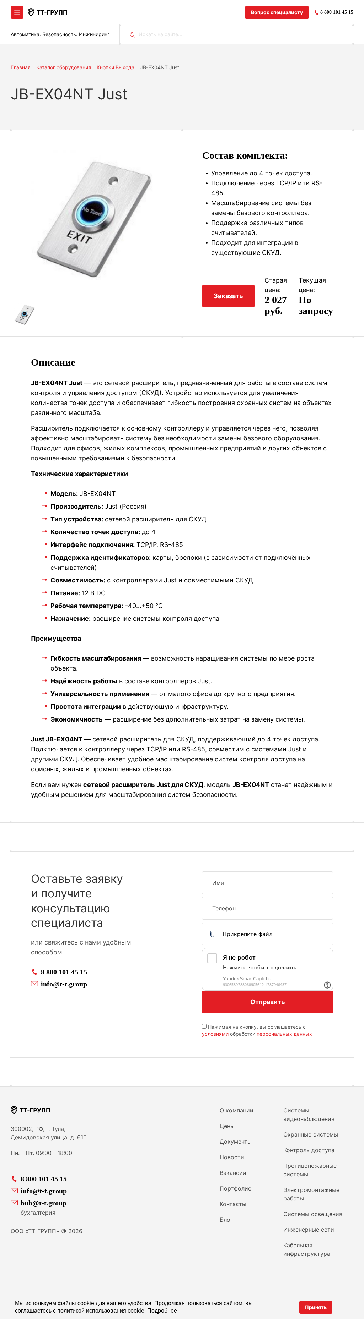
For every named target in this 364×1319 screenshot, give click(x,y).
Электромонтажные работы (311, 1194)
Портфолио (236, 1188)
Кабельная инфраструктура (306, 1249)
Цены (227, 1125)
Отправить (267, 1002)
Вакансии (233, 1172)
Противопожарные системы (310, 1170)
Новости (232, 1157)
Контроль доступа (308, 1150)
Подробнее (162, 1311)
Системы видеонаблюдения (308, 1114)
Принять (316, 1307)
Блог (226, 1219)
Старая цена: (275, 285)
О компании (236, 1110)
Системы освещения (312, 1213)
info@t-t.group (64, 984)
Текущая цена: (312, 285)
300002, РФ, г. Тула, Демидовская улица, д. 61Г (48, 1133)
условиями (215, 1034)
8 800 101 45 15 (64, 972)
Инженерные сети (308, 1229)
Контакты (233, 1204)
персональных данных (284, 1034)
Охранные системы (310, 1134)
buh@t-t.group (43, 1203)
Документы (236, 1141)
